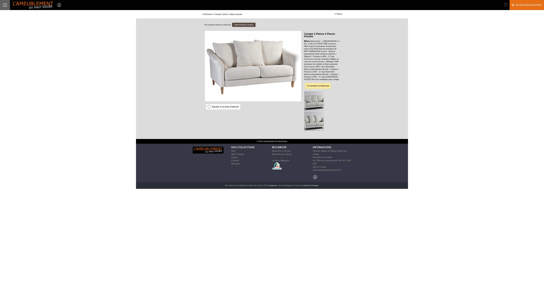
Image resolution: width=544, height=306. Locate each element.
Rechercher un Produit (528, 5)
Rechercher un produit (281, 150)
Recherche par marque (281, 154)
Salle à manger (237, 154)
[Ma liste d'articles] (506, 5)
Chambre (235, 160)
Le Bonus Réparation (280, 160)
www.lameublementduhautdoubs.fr (327, 170)
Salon (233, 150)
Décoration (235, 163)
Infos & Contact (319, 166)
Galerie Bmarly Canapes (243, 25)
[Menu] (5, 5)
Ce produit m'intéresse (318, 86)
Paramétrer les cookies (322, 157)
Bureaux (234, 157)
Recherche (208, 14)
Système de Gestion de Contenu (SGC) (258, 185)
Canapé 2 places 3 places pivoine (228, 14)
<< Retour (338, 14)
